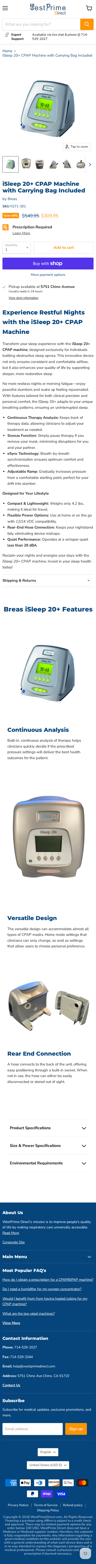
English (45, 1452)
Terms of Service (46, 1505)
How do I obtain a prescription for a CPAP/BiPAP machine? (47, 1279)
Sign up (76, 1429)
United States (46, 1465)
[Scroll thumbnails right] (89, 165)
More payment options (48, 275)
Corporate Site (13, 1242)
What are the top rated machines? (28, 1313)
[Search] (87, 24)
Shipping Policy (48, 1510)
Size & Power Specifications (35, 1145)
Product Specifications (30, 1128)
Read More (10, 1233)
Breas (12, 198)
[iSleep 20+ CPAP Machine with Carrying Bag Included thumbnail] (10, 164)
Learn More (21, 233)
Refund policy (73, 1505)
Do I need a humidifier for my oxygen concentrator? (41, 1289)
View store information (23, 298)
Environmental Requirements (36, 1163)
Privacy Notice (18, 1505)
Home (7, 51)
